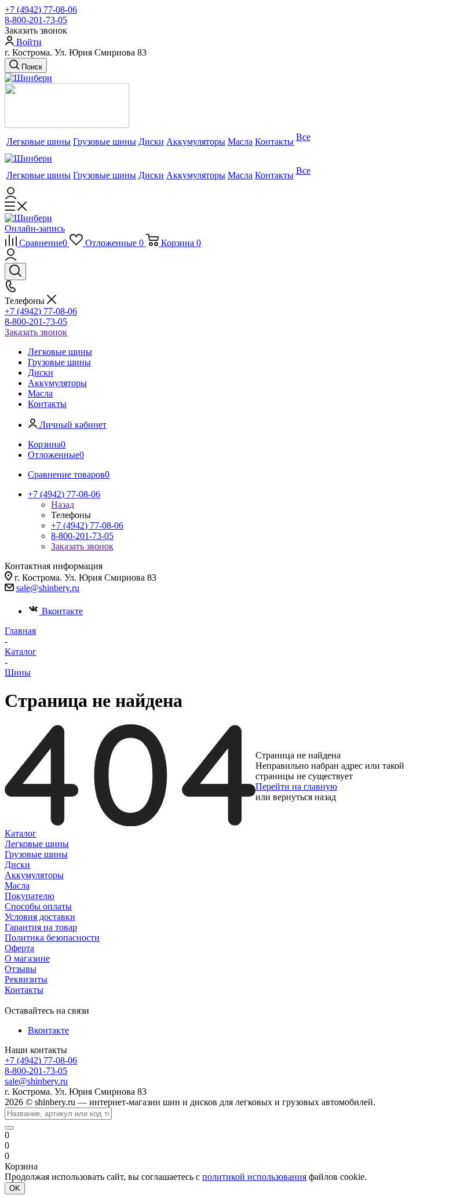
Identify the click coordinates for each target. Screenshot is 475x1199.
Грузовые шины (36, 854)
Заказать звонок (36, 332)
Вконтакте (62, 611)
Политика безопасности (52, 938)
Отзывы (20, 969)
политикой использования (254, 1177)
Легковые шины (37, 844)
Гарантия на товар (41, 927)
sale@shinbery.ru (47, 588)
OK (14, 1188)
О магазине (27, 958)
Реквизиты (26, 979)
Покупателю (29, 896)
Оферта (19, 948)
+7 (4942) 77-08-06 (41, 9)
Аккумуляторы (34, 875)
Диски (17, 865)
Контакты (24, 990)
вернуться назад (304, 797)
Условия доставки (40, 917)
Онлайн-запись (35, 228)
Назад (62, 504)
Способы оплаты (38, 906)
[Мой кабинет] (11, 196)
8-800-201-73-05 (36, 20)
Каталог (20, 833)
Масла (17, 885)
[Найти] (9, 1128)
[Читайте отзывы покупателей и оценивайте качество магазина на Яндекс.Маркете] (67, 125)
